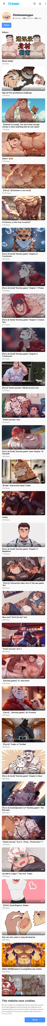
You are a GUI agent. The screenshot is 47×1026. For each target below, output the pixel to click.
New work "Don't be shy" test (14, 617)
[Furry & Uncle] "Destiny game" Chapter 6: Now (22, 776)
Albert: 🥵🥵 (7, 159)
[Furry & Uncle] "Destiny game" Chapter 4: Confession (20, 355)
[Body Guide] (7, 61)
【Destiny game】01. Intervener (16, 681)
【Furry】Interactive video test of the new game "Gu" (23, 584)
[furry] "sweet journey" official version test (20, 388)
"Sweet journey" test (11, 420)
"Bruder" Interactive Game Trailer (16, 485)
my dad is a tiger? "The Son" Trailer (17, 874)
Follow (6, 25)
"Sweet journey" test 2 (12, 649)
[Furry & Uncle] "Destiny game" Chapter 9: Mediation (20, 550)
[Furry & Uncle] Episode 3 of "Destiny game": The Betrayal (23, 809)
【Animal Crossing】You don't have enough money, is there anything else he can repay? (21, 125)
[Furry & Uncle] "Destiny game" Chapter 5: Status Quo (23, 321)
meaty (5, 517)
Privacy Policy (7, 1014)
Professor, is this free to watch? (16, 222)
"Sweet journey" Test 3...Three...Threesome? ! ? (22, 842)
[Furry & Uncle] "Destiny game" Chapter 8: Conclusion (20, 255)
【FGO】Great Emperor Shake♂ (16, 905)
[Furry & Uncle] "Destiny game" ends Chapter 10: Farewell (22, 452)
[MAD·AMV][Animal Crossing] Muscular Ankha (22, 969)
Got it (35, 1020)
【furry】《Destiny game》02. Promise (19, 712)
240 (24, 18)
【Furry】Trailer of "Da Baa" (14, 744)
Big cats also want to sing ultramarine (18, 937)
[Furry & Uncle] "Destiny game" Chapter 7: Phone (23, 288)
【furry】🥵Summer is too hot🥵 (16, 190)
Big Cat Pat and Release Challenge (17, 93)
